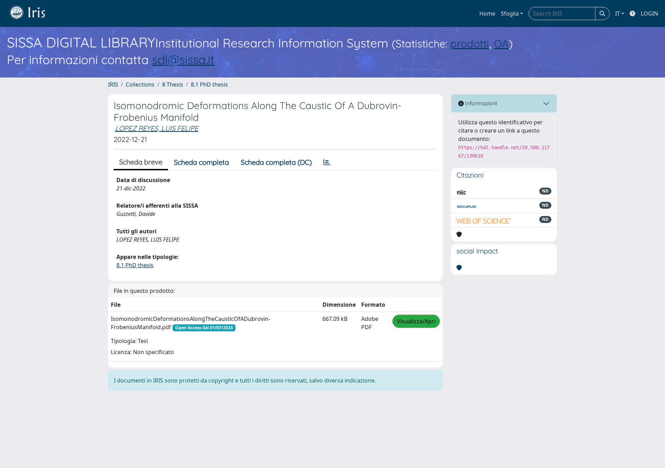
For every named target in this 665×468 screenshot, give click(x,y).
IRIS (113, 84)
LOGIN (649, 13)
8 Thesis (172, 84)
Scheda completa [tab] (201, 162)
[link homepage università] (32, 13)
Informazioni (480, 103)
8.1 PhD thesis (209, 84)
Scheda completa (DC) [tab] (276, 162)
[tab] (327, 162)
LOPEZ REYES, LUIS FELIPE (156, 128)
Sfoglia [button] (510, 13)
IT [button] (617, 13)
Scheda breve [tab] (140, 162)
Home (487, 13)
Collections (140, 84)
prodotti (469, 43)
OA (501, 43)
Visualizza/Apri (416, 321)
